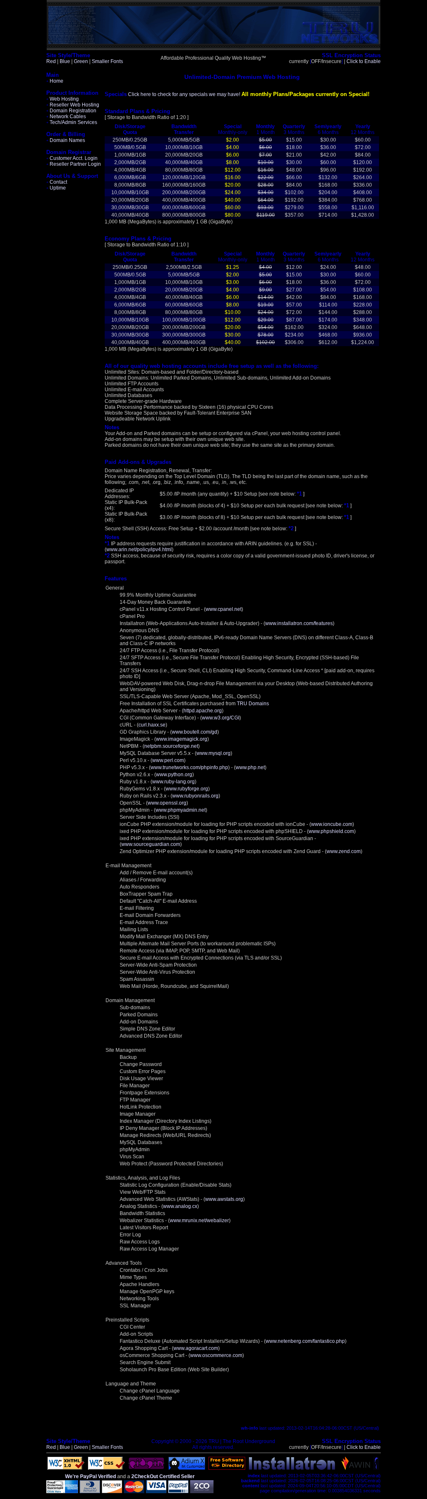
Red (51, 61)
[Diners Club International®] (90, 1491)
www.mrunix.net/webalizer (199, 1220)
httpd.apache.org (202, 711)
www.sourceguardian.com (150, 844)
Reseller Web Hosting (72, 105)
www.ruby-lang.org (173, 782)
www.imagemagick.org (181, 739)
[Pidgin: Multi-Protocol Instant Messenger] (146, 1468)
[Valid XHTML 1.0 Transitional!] (66, 1468)
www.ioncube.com (331, 824)
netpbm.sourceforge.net (171, 746)
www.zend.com (344, 851)
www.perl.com (168, 760)
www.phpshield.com (331, 831)
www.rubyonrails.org (195, 796)
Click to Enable (364, 61)
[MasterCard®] (134, 1491)
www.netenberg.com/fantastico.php (305, 1341)
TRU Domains (253, 703)
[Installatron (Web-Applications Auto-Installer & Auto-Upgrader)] (292, 1468)
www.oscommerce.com (216, 1355)
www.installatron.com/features (299, 623)
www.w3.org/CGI (220, 718)
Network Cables (66, 116)
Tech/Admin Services (71, 122)
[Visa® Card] (156, 1491)
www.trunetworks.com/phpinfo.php (189, 767)
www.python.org (174, 774)
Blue (65, 61)
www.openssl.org (167, 803)
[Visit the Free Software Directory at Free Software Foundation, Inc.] (226, 1468)
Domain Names (65, 140)
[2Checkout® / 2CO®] (202, 1491)
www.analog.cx (180, 1206)
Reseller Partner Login (73, 164)
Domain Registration (71, 111)
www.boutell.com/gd (194, 732)
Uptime (56, 188)
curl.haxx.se (152, 725)
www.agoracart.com (195, 1348)
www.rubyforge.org (187, 789)
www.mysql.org (213, 753)
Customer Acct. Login (72, 158)
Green (81, 61)
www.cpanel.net (223, 609)
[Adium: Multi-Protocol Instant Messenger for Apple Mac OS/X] (186, 1468)
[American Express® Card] (62, 1491)
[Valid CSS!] (106, 1468)
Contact (56, 182)
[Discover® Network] (112, 1491)
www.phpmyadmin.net (181, 810)
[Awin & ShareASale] (356, 1468)
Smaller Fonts (107, 61)
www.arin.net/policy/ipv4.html (139, 549)
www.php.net (250, 767)
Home (54, 81)
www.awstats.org (224, 1199)
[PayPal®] (178, 1491)
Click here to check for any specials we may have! (184, 94)
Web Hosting (62, 99)
